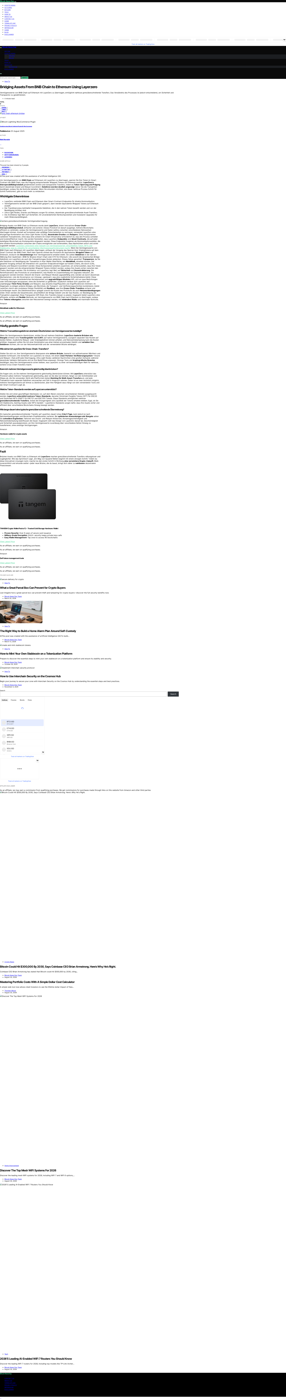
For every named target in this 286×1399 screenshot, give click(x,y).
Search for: (4, 75)
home (6, 30)
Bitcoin (7, 10)
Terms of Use (10, 23)
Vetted (7, 51)
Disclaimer (9, 34)
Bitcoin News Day (7, 1)
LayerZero (8, 157)
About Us (8, 16)
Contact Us (9, 19)
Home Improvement (11, 1166)
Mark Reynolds (5, 139)
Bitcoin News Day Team (13, 596)
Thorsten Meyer (10, 991)
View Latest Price (7, 313)
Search (24, 78)
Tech (6, 12)
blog (6, 32)
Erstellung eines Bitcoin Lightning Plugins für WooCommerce (16, 126)
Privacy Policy (10, 25)
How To (7, 14)
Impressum (9, 28)
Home (6, 21)
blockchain (8, 152)
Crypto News (9, 5)
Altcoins (8, 7)
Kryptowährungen (11, 155)
